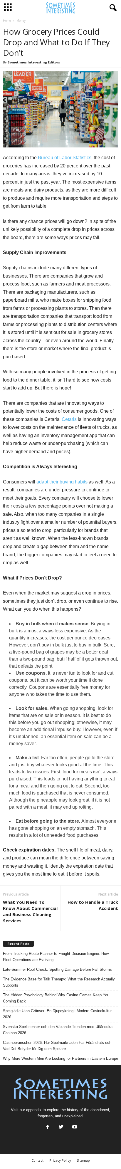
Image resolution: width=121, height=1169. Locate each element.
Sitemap (83, 1160)
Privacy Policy (60, 1160)
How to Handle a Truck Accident (93, 905)
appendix (33, 1110)
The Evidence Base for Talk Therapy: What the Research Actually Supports (59, 982)
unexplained (72, 1116)
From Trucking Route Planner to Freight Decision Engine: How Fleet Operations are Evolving (56, 956)
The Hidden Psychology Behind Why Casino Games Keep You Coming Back (56, 998)
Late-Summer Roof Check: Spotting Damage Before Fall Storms (57, 969)
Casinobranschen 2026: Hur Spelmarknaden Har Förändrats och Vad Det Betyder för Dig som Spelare (57, 1045)
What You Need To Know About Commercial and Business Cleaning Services (30, 911)
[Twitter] (61, 1127)
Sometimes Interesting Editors (34, 62)
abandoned (99, 1110)
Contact (37, 1160)
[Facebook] (47, 1127)
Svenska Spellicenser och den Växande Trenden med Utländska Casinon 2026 (57, 1029)
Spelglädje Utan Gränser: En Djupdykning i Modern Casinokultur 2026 (57, 1014)
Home (7, 21)
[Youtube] (74, 1127)
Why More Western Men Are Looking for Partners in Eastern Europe (60, 1058)
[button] (111, 7)
